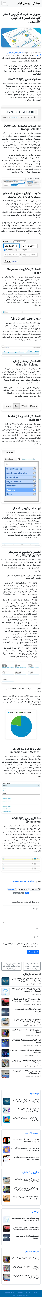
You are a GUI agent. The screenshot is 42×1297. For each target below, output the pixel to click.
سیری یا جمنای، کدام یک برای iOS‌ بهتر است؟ (26, 1031)
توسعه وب (34, 1093)
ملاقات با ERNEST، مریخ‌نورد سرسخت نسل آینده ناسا (26, 1198)
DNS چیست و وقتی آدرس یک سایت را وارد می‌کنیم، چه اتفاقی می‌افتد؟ (26, 979)
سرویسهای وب (32, 1133)
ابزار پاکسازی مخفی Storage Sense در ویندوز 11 (26, 1041)
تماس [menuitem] (35, 1292)
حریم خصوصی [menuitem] (9, 1292)
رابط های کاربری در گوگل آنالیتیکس (24, 54)
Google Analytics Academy (24, 881)
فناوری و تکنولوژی (30, 1172)
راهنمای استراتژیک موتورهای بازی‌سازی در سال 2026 (25, 1051)
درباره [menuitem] (28, 1292)
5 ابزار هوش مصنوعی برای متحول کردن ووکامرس (26, 1119)
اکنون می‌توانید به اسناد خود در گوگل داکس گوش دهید (26, 1158)
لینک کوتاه (11, 889)
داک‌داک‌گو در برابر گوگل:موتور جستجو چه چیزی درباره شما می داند (26, 1140)
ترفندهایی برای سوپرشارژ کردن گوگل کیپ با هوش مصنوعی (25, 1149)
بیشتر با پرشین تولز (29, 3)
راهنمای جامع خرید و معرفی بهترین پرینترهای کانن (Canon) (27, 1020)
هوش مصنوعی (32, 1251)
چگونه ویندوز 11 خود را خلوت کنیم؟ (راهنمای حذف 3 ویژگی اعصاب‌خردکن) (26, 1000)
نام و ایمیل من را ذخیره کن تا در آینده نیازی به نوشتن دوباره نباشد (19, 945)
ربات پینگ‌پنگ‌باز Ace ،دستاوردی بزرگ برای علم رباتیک (26, 1072)
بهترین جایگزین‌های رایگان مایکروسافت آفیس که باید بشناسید (26, 990)
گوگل (26, 893)
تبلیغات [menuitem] (20, 1292)
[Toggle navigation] (4, 3)
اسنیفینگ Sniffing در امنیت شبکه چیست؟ (28, 1010)
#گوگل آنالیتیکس (18, 893)
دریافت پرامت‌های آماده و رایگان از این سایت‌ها (26, 1061)
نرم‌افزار (35, 1212)
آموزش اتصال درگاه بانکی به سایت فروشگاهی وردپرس (27, 1110)
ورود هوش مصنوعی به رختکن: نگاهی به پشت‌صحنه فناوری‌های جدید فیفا (25, 1189)
